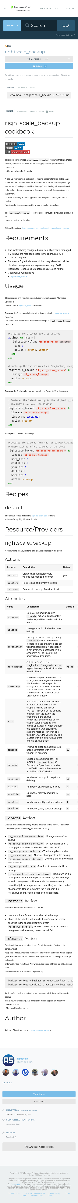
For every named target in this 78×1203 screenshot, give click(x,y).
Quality (47, 111)
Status (50, 1195)
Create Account (49, 8)
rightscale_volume (19, 276)
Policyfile (10, 87)
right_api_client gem (39, 515)
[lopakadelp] (26, 1073)
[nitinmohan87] (36, 1073)
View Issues (39, 1101)
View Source (39, 1094)
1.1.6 (37, 59)
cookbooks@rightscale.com (39, 1030)
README (9, 111)
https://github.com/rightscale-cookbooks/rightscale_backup (45, 228)
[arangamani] (16, 1073)
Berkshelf (22, 87)
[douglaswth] (7, 1073)
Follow (41, 66)
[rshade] (46, 1073)
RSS (9, 45)
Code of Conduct (14, 1193)
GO (65, 25)
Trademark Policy (37, 1195)
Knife (32, 87)
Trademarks (15, 1184)
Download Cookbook (39, 1147)
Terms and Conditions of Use (35, 1193)
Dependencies (21, 111)
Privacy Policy (55, 1193)
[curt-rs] (55, 1073)
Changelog (33, 111)
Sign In (69, 8)
